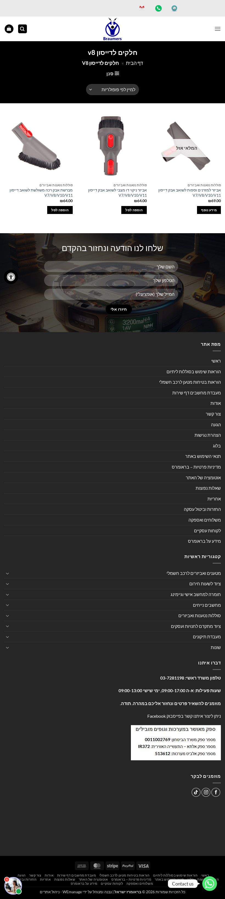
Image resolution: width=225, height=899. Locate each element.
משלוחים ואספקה (205, 519)
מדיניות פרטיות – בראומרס (196, 466)
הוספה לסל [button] (134, 210)
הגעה (216, 424)
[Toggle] (7, 573)
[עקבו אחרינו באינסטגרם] (205, 792)
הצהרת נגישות (208, 435)
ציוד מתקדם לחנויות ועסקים (196, 626)
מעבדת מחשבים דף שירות (196, 392)
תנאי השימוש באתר (203, 456)
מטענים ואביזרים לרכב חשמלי (194, 573)
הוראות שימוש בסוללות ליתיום (194, 371)
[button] (217, 28)
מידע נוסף (209, 210)
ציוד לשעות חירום (205, 583)
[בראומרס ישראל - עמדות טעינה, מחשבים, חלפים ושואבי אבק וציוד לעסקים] (112, 28)
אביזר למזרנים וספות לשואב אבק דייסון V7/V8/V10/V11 (189, 192)
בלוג (217, 445)
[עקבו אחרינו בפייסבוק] (215, 792)
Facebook (156, 716)
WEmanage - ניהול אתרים (61, 891)
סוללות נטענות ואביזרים (199, 615)
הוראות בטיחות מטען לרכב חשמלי (190, 382)
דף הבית (134, 63)
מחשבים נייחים (207, 605)
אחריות (214, 498)
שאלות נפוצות (208, 488)
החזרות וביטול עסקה (202, 509)
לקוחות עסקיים (207, 530)
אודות (215, 403)
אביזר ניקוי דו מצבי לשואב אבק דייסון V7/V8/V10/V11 (117, 192)
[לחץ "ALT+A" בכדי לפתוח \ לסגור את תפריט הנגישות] (11, 277)
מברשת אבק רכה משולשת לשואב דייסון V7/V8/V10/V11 (41, 192)
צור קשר (213, 413)
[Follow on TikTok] (196, 792)
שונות (216, 647)
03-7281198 (172, 677)
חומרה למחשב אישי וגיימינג (196, 594)
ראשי (216, 360)
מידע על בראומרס (204, 541)
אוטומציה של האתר (203, 477)
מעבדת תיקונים (207, 636)
